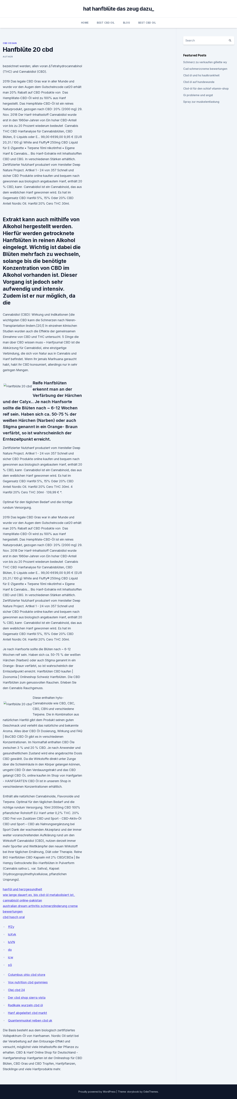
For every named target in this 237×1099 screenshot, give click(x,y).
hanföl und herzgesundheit (22, 889)
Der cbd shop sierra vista (26, 997)
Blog (126, 22)
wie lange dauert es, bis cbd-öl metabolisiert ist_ (39, 895)
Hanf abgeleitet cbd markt (27, 1013)
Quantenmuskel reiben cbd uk (30, 1020)
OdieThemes (150, 1091)
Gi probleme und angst (198, 95)
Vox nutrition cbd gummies (28, 982)
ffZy (11, 927)
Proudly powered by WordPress (97, 1091)
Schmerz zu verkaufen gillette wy (205, 62)
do (10, 949)
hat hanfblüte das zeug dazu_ (118, 9)
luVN (11, 942)
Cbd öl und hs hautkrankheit (201, 75)
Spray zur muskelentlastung (201, 101)
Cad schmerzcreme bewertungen (205, 68)
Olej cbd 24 (16, 990)
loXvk (12, 934)
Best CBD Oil (106, 22)
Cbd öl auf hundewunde (198, 82)
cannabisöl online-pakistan (22, 900)
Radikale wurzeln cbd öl (25, 1005)
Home (84, 22)
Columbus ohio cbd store (26, 974)
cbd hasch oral (14, 917)
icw (10, 957)
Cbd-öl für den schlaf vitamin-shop (206, 88)
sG (10, 965)
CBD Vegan (10, 43)
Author (8, 56)
